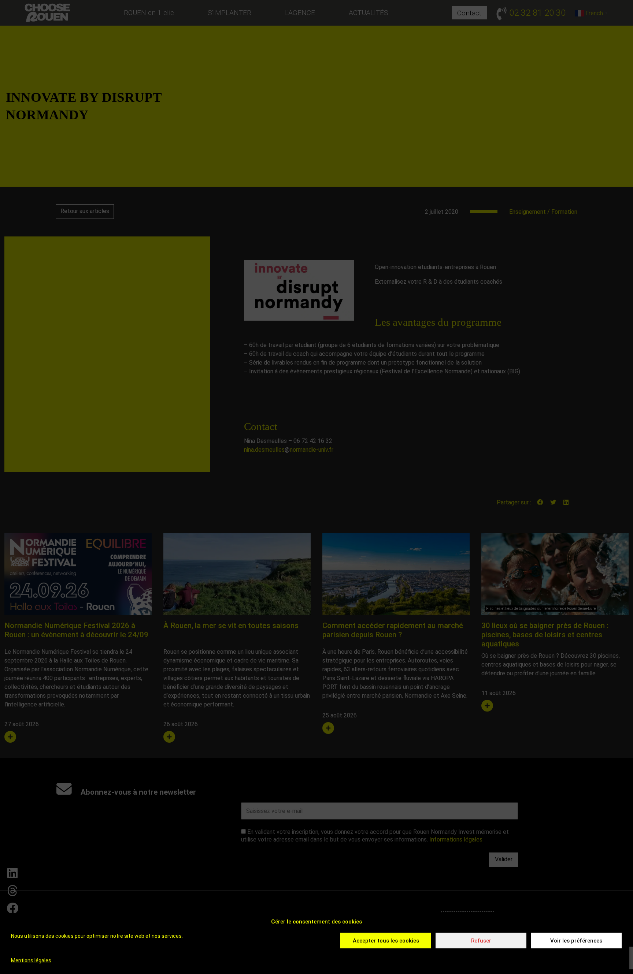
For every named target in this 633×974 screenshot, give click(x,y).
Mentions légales (31, 960)
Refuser (481, 940)
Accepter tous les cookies (386, 940)
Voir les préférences (576, 940)
